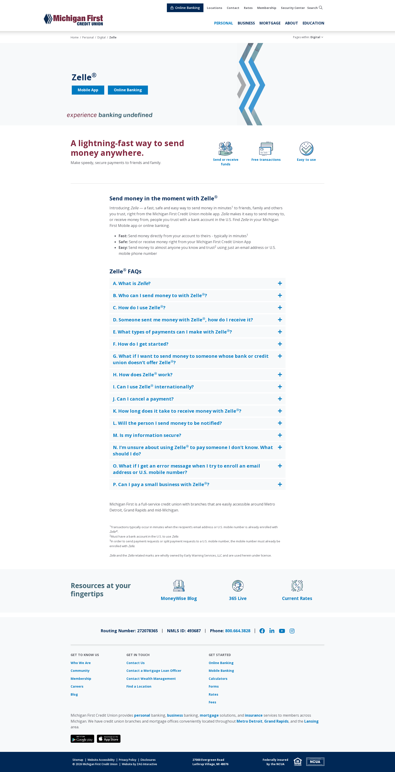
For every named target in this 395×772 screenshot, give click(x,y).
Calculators (218, 678)
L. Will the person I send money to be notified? (167, 423)
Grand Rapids (276, 721)
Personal (223, 23)
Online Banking (128, 90)
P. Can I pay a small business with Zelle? (161, 484)
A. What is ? (132, 283)
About (291, 23)
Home (75, 37)
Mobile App (88, 90)
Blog (74, 694)
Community (80, 670)
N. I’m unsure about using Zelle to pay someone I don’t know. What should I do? (193, 450)
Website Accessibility (101, 760)
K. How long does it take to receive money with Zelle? (177, 410)
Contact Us (135, 663)
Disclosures (148, 760)
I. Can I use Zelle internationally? (153, 386)
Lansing (311, 721)
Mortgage (269, 23)
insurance (254, 715)
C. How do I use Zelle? (139, 307)
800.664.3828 (237, 630)
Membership (266, 8)
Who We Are (81, 663)
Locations (214, 8)
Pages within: (306, 37)
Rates (248, 8)
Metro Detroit (249, 721)
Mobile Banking (221, 670)
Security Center (293, 8)
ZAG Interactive (147, 764)
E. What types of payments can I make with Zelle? (172, 331)
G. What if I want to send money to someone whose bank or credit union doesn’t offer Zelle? (191, 359)
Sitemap (77, 760)
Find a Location (138, 686)
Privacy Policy (127, 760)
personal (142, 715)
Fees (212, 702)
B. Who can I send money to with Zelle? (160, 295)
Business (246, 23)
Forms (214, 686)
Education (313, 23)
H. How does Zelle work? (143, 374)
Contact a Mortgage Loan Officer (153, 670)
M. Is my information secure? (147, 435)
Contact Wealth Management (151, 678)
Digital (101, 37)
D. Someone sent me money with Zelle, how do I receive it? (183, 319)
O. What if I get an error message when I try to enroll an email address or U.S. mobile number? (186, 469)
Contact (233, 8)
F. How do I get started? (140, 344)
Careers (77, 686)
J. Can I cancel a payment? (143, 399)
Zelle (113, 37)
